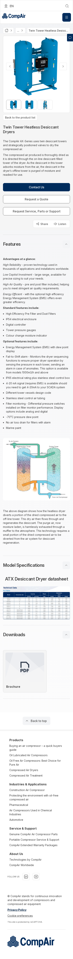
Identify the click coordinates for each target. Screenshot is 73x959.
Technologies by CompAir (25, 859)
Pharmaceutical (18, 804)
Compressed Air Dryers (23, 770)
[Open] (66, 17)
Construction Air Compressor (27, 790)
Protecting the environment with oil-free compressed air (33, 797)
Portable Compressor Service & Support (34, 839)
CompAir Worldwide (21, 865)
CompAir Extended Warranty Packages (33, 845)
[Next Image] (63, 66)
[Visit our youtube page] (36, 876)
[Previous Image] (10, 66)
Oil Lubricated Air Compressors (28, 755)
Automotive (16, 819)
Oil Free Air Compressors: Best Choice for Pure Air (35, 762)
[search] (67, 6)
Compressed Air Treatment (25, 775)
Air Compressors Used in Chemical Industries (30, 812)
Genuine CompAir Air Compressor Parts (33, 834)
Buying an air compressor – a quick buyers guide (35, 747)
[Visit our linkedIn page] (26, 876)
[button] (36, 244)
